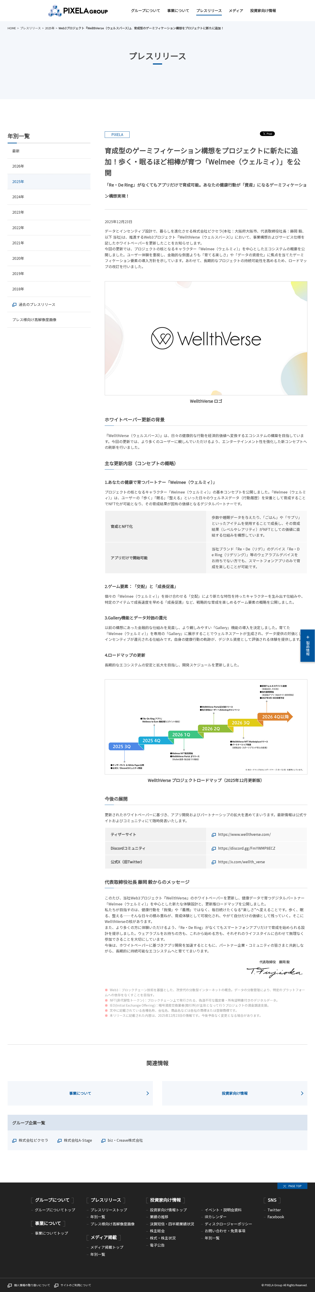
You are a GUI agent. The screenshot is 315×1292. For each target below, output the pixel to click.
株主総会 (157, 1230)
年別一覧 (97, 1216)
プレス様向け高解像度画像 (34, 319)
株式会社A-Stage (78, 1140)
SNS (272, 1200)
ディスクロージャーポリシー (228, 1224)
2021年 (18, 242)
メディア (236, 10)
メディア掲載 (104, 1237)
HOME (12, 28)
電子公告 (157, 1245)
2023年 (18, 212)
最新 (16, 151)
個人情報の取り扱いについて (32, 1285)
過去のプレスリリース (37, 304)
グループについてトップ (55, 1209)
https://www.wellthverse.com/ (244, 834)
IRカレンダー (216, 1216)
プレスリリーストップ (108, 1209)
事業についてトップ (51, 1233)
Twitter (274, 1209)
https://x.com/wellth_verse (241, 861)
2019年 (18, 273)
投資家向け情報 (263, 10)
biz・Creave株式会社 (125, 1140)
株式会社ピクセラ (33, 1140)
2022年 (18, 227)
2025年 (49, 28)
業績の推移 (159, 1216)
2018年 (18, 289)
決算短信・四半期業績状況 (172, 1224)
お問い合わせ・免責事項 (225, 1230)
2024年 (18, 196)
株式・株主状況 (163, 1238)
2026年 (18, 166)
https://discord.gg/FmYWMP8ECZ (246, 848)
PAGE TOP (295, 1186)
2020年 (18, 258)
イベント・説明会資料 (223, 1209)
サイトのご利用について (76, 1285)
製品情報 (308, 648)
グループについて (145, 10)
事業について (178, 10)
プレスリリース (209, 10)
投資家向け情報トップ (168, 1209)
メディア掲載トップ (106, 1247)
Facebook (275, 1216)
